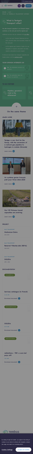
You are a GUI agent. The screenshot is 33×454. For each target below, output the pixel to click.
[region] (16, 443)
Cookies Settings (7, 449)
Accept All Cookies (23, 449)
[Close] (32, 434)
